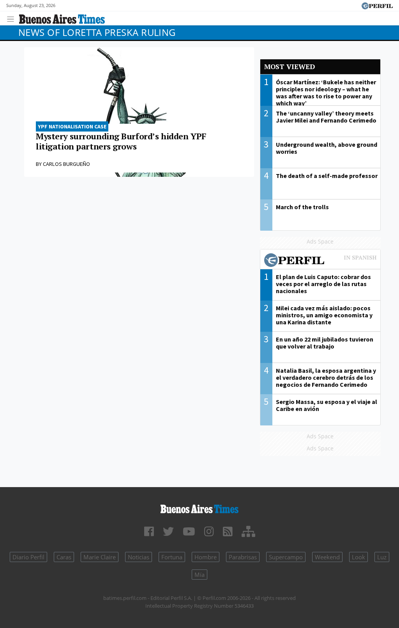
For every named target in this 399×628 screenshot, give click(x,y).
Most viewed (289, 66)
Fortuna (171, 557)
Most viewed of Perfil (320, 261)
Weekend (327, 557)
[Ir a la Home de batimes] (199, 507)
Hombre (205, 557)
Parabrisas (243, 557)
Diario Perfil (28, 557)
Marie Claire (99, 557)
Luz (382, 557)
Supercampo (286, 557)
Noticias (138, 557)
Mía (199, 574)
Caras (63, 557)
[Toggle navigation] (12, 18)
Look (358, 557)
